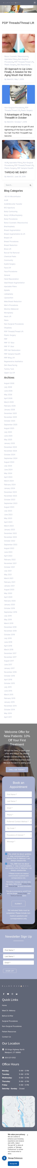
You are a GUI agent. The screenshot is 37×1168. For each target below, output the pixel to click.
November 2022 (10, 537)
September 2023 (10, 503)
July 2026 (8, 387)
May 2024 (8, 473)
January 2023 (9, 529)
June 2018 (8, 642)
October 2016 (9, 676)
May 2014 (8, 713)
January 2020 (9, 604)
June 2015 (8, 691)
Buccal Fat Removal (11, 253)
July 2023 (8, 511)
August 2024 (9, 462)
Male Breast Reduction (13, 301)
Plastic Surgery (10, 65)
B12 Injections (9, 208)
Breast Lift (8, 238)
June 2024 (8, 469)
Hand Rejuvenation (11, 279)
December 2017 (10, 653)
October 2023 (9, 499)
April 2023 (8, 522)
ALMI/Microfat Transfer (13, 204)
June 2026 (8, 391)
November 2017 (10, 657)
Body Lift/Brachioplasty (13, 215)
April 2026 (8, 398)
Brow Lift (7, 249)
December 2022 (10, 533)
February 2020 (10, 601)
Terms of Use (12, 886)
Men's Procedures (11, 305)
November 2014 (10, 706)
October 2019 (9, 608)
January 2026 (9, 409)
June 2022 (8, 552)
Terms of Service (16, 895)
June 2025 (8, 436)
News (6, 320)
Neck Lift (7, 316)
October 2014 (9, 709)
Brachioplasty (9, 226)
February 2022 (10, 559)
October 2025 (9, 421)
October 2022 (9, 541)
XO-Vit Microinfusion (12, 196)
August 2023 (9, 507)
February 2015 (9, 698)
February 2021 (9, 582)
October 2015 (9, 683)
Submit (18, 904)
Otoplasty (8, 328)
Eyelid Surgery (9, 264)
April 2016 (8, 679)
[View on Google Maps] (18, 1111)
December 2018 (10, 627)
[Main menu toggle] (34, 2)
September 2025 (10, 424)
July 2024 (8, 466)
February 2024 (10, 484)
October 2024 (9, 454)
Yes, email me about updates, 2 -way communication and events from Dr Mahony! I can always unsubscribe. (19, 857)
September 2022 (10, 544)
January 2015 (9, 702)
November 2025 (10, 417)
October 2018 (9, 634)
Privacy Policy (26, 884)
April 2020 (8, 597)
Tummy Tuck (9, 369)
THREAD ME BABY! (16, 172)
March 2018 (8, 649)
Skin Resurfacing (23, 65)
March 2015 (8, 694)
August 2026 (9, 383)
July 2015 (8, 687)
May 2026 (8, 394)
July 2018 (8, 638)
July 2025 (8, 432)
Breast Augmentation (12, 230)
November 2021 (10, 563)
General (7, 275)
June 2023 (8, 514)
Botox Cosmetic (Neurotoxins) (16, 56)
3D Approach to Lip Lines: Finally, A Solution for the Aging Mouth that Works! (18, 71)
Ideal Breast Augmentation (14, 283)
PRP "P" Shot (9, 346)
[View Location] (3, 1049)
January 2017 (9, 668)
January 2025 (9, 443)
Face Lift (7, 268)
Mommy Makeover (11, 309)
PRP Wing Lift (9, 358)
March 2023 (9, 526)
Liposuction (8, 298)
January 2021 (9, 586)
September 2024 (10, 458)
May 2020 (8, 593)
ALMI (6, 163)
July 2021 (8, 571)
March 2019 (8, 623)
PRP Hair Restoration (12, 350)
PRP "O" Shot (9, 343)
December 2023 (10, 492)
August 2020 (9, 589)
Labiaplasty (8, 294)
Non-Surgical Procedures (14, 108)
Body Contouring (10, 211)
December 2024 (10, 447)
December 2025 (10, 413)
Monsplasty (8, 313)
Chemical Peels (10, 256)
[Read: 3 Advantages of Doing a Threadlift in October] (18, 94)
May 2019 (8, 619)
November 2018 (10, 631)
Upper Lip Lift (9, 373)
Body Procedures (10, 219)
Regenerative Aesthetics (13, 361)
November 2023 (10, 496)
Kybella (7, 290)
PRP (5, 339)
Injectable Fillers (11, 59)
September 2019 (10, 612)
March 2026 (9, 402)
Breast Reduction (10, 245)
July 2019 (8, 616)
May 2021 (8, 574)
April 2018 (8, 646)
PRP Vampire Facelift (25, 168)
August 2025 (9, 428)
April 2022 (8, 556)
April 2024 (8, 477)
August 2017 (9, 661)
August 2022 (9, 548)
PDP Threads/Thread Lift (24, 62)
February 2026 (10, 406)
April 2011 (8, 717)
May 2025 (8, 439)
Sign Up (10, 971)
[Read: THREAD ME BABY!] (18, 149)
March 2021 (8, 578)
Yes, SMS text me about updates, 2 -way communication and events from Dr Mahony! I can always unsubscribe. (18, 867)
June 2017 (8, 664)
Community (8, 260)
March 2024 (9, 481)
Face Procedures (10, 271)
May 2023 (8, 518)
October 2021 (9, 567)
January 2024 (9, 488)
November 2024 (10, 451)
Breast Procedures (11, 241)
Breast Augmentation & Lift (14, 234)
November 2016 (10, 672)
